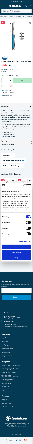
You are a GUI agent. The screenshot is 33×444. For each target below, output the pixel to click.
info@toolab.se (9, 321)
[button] (30, 11)
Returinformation (7, 348)
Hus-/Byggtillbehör (7, 379)
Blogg (3, 390)
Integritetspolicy (7, 352)
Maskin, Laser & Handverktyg (11, 365)
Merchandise (5, 387)
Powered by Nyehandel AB (16, 434)
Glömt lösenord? (7, 407)
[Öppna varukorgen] (30, 6)
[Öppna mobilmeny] (3, 6)
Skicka (15, 297)
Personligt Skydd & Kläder (10, 369)
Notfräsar (11, 16)
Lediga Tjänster (6, 356)
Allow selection (16, 252)
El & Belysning (6, 383)
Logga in (4, 400)
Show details (23, 241)
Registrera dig (6, 403)
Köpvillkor (4, 338)
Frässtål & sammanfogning (12, 160)
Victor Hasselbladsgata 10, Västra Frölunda (16, 326)
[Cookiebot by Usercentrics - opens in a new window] (23, 185)
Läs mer (4, 71)
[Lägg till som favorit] (26, 6)
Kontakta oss (5, 341)
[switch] (28, 222)
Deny (16, 258)
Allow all (16, 247)
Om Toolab (5, 345)
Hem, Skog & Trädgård (8, 372)
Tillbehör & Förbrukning (11, 166)
